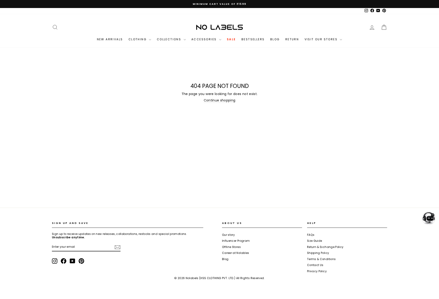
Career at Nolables (235, 253)
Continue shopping (220, 100)
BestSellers (253, 39)
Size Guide (314, 241)
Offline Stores (231, 247)
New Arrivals (110, 39)
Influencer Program (236, 241)
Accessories (204, 39)
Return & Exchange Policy (325, 247)
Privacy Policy (317, 271)
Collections (169, 39)
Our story (228, 235)
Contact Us (315, 265)
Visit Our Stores (322, 39)
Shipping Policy (318, 253)
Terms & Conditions (321, 259)
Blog (275, 39)
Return (292, 39)
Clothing (138, 39)
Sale (231, 39)
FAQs (310, 235)
